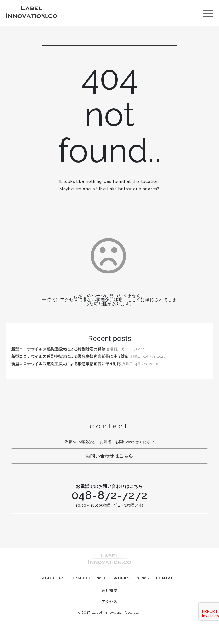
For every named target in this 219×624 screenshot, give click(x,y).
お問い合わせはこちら (109, 456)
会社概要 (109, 590)
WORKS (121, 578)
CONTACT (166, 578)
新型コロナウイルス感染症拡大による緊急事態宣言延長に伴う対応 (70, 356)
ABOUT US (53, 578)
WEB (102, 578)
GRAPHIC (80, 578)
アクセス (109, 601)
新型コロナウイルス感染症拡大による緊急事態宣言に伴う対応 (66, 364)
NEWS (142, 578)
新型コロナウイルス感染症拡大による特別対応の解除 (58, 349)
